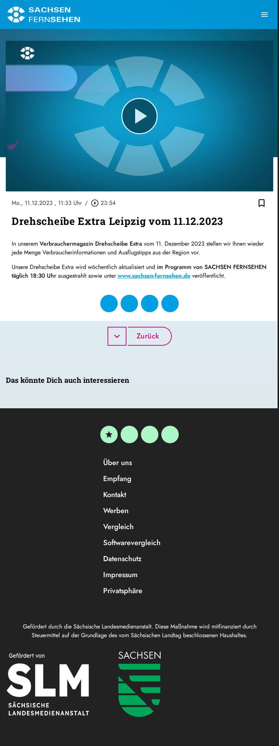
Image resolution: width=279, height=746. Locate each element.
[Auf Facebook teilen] (109, 303)
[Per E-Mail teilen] (170, 303)
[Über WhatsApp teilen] (149, 303)
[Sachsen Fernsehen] (43, 14)
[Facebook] (129, 434)
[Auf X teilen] (129, 303)
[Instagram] (149, 434)
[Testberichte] (109, 434)
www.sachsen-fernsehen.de (154, 275)
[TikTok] (170, 434)
